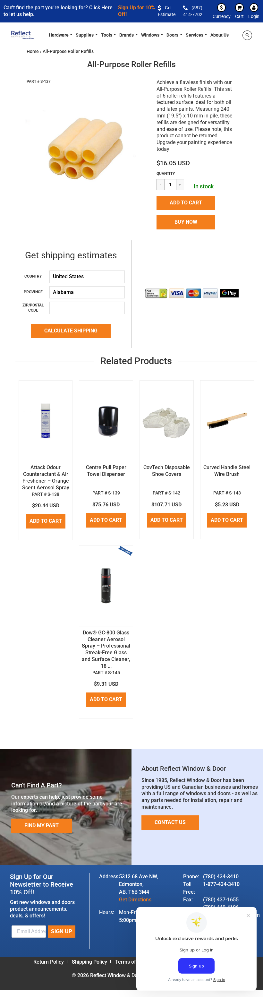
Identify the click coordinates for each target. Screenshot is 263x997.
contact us (170, 822)
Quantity (166, 173)
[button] (186, 203)
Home (33, 51)
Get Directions (135, 900)
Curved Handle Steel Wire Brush (226, 470)
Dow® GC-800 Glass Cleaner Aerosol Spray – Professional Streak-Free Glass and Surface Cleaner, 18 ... (106, 649)
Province (33, 292)
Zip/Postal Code (33, 308)
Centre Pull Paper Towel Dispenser (106, 470)
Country (33, 276)
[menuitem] (61, 34)
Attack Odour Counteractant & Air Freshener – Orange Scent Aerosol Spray (45, 477)
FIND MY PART (41, 825)
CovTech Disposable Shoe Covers (166, 470)
